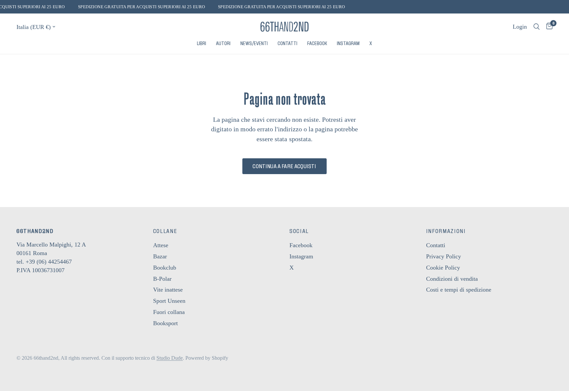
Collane (165, 231)
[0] (548, 27)
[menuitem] (201, 44)
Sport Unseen (169, 301)
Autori (223, 43)
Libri (201, 43)
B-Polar (162, 278)
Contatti (287, 43)
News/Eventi (254, 43)
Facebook (317, 43)
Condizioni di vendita (452, 278)
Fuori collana (169, 312)
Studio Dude (169, 358)
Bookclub (164, 267)
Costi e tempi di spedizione (458, 289)
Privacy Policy (443, 256)
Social (299, 231)
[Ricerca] (536, 27)
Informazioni (446, 231)
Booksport (165, 323)
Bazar (160, 256)
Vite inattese (168, 289)
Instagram (348, 43)
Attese (160, 245)
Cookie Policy (443, 267)
